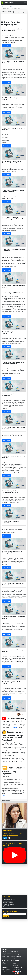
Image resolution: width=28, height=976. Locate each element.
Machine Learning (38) (8, 904)
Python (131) (6, 906)
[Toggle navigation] (25, 2)
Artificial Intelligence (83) (9, 899)
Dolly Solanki (24, 714)
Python (12, 6)
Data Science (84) (7, 901)
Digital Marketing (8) (8, 902)
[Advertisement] (14, 17)
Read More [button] (6, 46)
